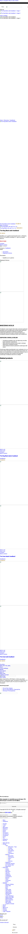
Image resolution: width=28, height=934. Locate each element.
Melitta (1, 669)
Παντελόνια (11, 857)
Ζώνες (7, 868)
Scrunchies (8, 880)
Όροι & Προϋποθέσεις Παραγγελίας (11, 689)
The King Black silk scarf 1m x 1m (8, 228)
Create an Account (4, 922)
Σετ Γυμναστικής (9, 865)
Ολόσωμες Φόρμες (10, 863)
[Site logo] (14, 7)
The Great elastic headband (7, 556)
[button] (2, 449)
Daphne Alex (8, 892)
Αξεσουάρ (6, 120)
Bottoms (7, 854)
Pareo (6, 879)
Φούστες (10, 861)
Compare (5, 910)
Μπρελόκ (7, 874)
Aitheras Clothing (9, 884)
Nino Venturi (3, 677)
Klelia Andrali (8, 893)
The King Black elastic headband (8, 224)
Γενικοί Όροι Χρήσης (8, 688)
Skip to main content (13, 0)
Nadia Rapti (8, 901)
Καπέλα (7, 870)
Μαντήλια (7, 871)
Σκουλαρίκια (8, 876)
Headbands (12, 120)
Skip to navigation (4, 0)
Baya (6, 888)
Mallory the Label (9, 897)
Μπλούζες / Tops (12, 846)
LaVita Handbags (4, 668)
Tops (6, 845)
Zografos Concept (4, 674)
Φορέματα (7, 862)
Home (1, 120)
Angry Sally (2, 673)
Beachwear (8, 866)
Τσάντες (7, 872)
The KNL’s (2, 664)
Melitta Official (8, 898)
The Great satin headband (7, 657)
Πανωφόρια (11, 850)
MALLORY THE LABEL (5, 665)
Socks (6, 881)
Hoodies (10, 848)
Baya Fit (2, 672)
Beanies (7, 878)
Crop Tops (10, 849)
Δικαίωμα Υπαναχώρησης (9, 690)
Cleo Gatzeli (3, 671)
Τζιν (9, 859)
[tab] (5, 251)
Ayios (1, 667)
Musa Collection (9, 899)
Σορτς (9, 858)
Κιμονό (10, 852)
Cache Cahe (8, 889)
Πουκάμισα (11, 853)
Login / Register (6, 911)
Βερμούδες (11, 856)
